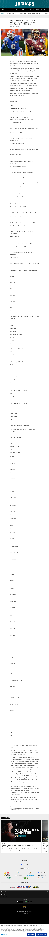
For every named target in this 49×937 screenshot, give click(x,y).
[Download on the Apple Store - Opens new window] (20, 902)
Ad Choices (24, 922)
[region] (24, 930)
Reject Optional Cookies (41, 934)
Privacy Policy (24, 913)
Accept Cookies (31, 934)
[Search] (44, 10)
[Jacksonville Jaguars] (24, 907)
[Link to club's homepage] (2, 9)
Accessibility (24, 915)
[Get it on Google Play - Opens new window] (28, 902)
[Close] (47, 925)
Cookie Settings (4, 934)
